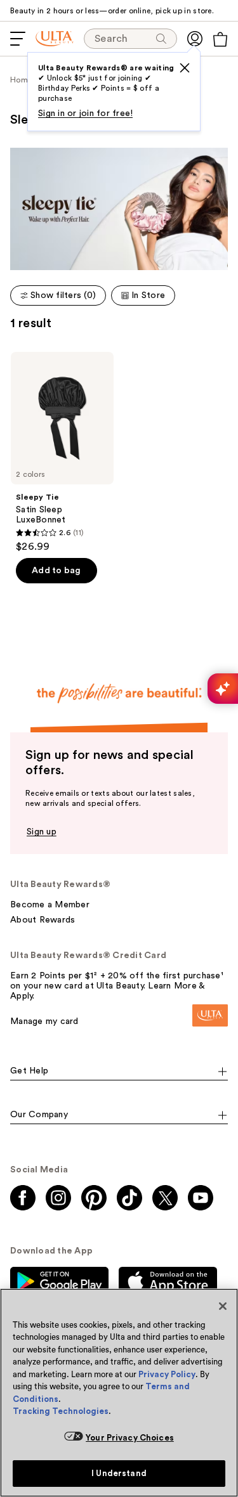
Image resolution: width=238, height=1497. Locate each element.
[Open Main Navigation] (17, 39)
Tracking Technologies (61, 1411)
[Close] (223, 1306)
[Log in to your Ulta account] (194, 38)
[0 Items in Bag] (220, 39)
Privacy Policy (166, 1374)
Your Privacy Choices (130, 1438)
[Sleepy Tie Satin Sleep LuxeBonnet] (62, 453)
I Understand (119, 1473)
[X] (185, 68)
